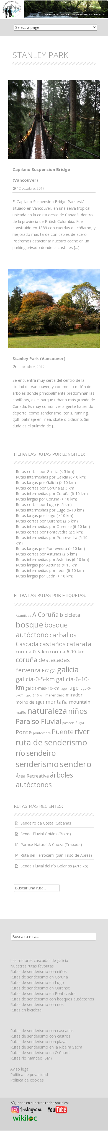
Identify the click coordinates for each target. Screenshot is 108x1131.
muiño (21, 712)
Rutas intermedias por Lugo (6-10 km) (50, 510)
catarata (79, 644)
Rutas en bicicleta (26, 1010)
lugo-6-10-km (34, 695)
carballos (63, 635)
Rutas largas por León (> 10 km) (44, 576)
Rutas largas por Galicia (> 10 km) (46, 482)
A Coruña (45, 614)
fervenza (28, 670)
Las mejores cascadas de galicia (39, 960)
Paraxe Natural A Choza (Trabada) (51, 844)
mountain (79, 702)
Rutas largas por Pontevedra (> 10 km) (50, 548)
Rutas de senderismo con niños (38, 971)
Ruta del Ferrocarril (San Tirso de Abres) (56, 855)
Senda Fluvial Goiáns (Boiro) (45, 833)
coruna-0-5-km (32, 651)
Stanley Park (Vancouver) (38, 358)
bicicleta (70, 614)
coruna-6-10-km (67, 651)
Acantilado (23, 616)
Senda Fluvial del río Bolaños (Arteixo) (54, 866)
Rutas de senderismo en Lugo (37, 982)
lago (63, 688)
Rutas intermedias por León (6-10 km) (50, 570)
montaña (57, 701)
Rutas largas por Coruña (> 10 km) (46, 499)
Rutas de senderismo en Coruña (39, 977)
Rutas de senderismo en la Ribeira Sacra (46, 1047)
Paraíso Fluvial (38, 721)
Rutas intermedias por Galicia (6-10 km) (51, 477)
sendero (75, 764)
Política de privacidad (29, 1074)
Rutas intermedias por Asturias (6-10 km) (52, 559)
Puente (63, 731)
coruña (26, 659)
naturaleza (47, 710)
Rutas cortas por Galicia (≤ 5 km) (45, 471)
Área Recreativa (32, 776)
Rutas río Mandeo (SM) (31, 1058)
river (82, 731)
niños (78, 711)
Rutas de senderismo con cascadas (42, 1030)
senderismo (37, 764)
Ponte (24, 732)
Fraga (49, 670)
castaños (53, 644)
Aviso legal (19, 1069)
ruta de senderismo (51, 742)
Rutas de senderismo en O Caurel (40, 1052)
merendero (55, 695)
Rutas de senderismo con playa (38, 1041)
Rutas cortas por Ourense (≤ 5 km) (47, 521)
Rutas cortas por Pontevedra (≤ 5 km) (49, 532)
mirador (74, 695)
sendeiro (41, 753)
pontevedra (42, 733)
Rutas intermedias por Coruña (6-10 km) (52, 493)
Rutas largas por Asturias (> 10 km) (47, 565)
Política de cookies (27, 1080)
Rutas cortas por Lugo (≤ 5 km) (44, 504)
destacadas (54, 660)
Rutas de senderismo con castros (40, 1036)
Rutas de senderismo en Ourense (40, 988)
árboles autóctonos (44, 779)
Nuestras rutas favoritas (32, 966)
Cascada (27, 644)
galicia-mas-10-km (42, 688)
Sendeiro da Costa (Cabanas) (46, 823)
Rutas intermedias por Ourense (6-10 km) (53, 526)
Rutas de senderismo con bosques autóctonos (52, 999)
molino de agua (30, 702)
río (20, 753)
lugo (73, 687)
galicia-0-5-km (35, 679)
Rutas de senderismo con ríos (37, 1004)
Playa (80, 722)
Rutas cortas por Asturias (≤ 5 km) (46, 554)
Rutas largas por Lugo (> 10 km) (44, 515)
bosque (29, 624)
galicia (68, 669)
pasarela (68, 723)
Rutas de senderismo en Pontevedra (43, 993)
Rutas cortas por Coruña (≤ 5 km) (46, 488)
